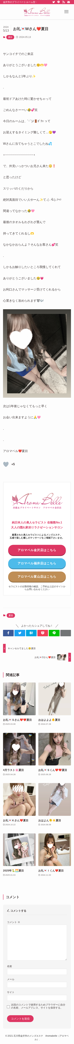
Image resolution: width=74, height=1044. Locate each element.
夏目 (10, 37)
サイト (10, 992)
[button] (66, 11)
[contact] (68, 2)
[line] (58, 2)
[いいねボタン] (6, 464)
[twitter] (53, 2)
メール (10, 979)
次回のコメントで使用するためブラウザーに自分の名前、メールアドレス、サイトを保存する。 (38, 1006)
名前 (9, 966)
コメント (13, 922)
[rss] (63, 2)
